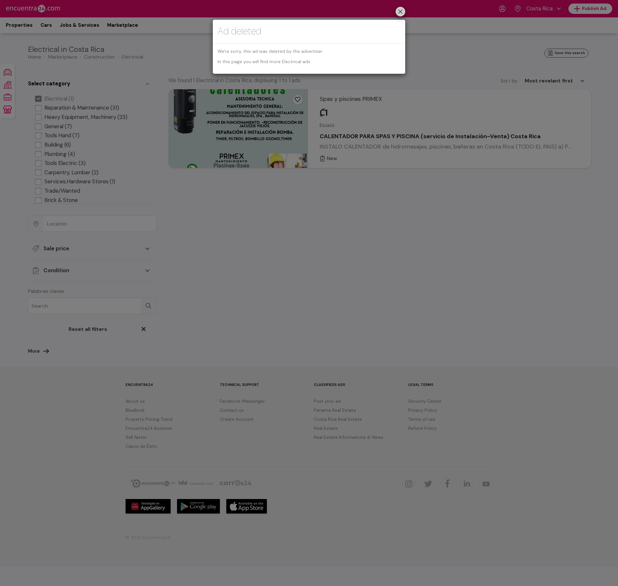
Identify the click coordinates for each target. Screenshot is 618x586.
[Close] (400, 12)
